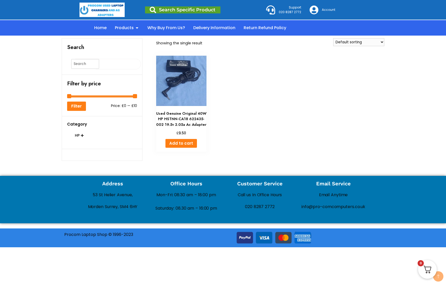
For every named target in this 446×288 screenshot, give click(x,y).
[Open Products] (137, 28)
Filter (76, 106)
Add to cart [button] (181, 143)
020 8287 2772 (260, 207)
